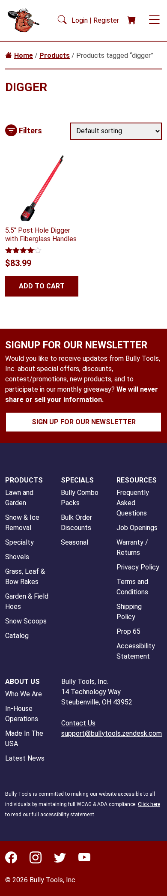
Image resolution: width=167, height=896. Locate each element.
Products (54, 55)
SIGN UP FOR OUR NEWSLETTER (84, 422)
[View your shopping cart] (131, 20)
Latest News (25, 758)
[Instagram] (36, 859)
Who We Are (23, 694)
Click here (149, 804)
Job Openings (137, 528)
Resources (136, 480)
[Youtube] (84, 859)
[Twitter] (60, 859)
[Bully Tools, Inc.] (26, 20)
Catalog (17, 636)
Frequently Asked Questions (132, 502)
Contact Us (78, 723)
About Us (22, 681)
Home (23, 55)
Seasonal (74, 542)
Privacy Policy (137, 567)
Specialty (19, 542)
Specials (77, 480)
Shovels (17, 557)
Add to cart (42, 286)
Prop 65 (128, 631)
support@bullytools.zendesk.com (111, 733)
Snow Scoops (26, 621)
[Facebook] (11, 859)
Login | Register (96, 20)
